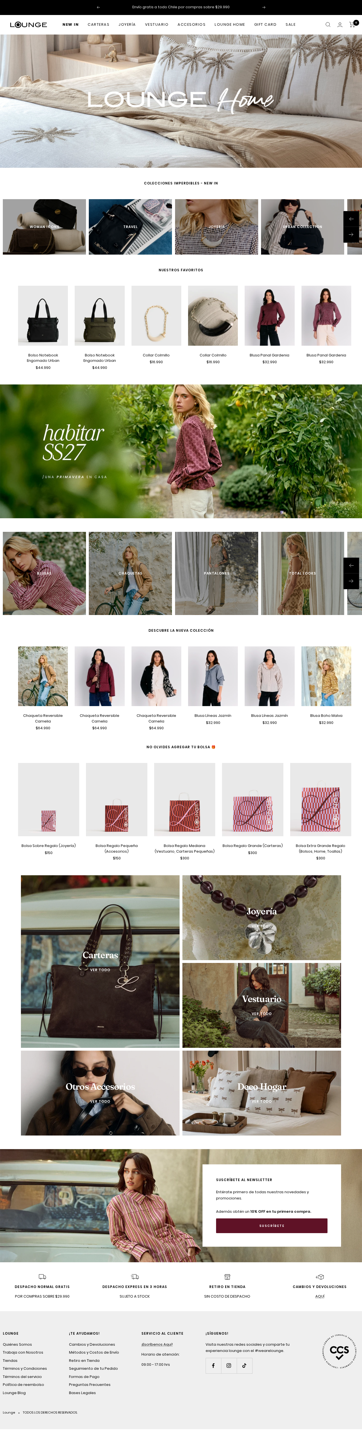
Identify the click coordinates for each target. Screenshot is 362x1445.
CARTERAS (98, 24)
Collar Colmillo (156, 355)
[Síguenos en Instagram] (229, 1366)
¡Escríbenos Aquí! (157, 1344)
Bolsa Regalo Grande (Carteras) (253, 846)
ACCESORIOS (192, 24)
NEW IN (71, 24)
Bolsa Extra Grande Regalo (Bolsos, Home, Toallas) (320, 848)
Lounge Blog (14, 1393)
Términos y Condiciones (25, 1369)
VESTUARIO (157, 24)
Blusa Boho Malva (326, 716)
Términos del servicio (22, 1377)
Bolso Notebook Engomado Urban (43, 358)
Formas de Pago (84, 1377)
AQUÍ (319, 1297)
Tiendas (10, 1361)
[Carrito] (352, 24)
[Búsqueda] (328, 24)
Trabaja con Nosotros (23, 1353)
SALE (291, 24)
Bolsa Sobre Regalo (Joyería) (48, 846)
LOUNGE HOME (230, 24)
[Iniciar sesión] (339, 24)
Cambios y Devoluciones (92, 1344)
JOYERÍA (127, 24)
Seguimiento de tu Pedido (93, 1369)
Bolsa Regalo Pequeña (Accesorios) (117, 848)
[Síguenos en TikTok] (244, 1366)
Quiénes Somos (17, 1344)
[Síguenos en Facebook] (213, 1366)
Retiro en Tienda (84, 1361)
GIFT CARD (265, 24)
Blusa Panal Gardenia (269, 355)
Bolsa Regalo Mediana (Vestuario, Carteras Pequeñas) (185, 848)
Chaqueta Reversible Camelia (43, 718)
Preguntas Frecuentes (90, 1385)
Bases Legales (82, 1393)
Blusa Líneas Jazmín (213, 716)
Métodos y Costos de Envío (94, 1353)
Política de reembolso (23, 1385)
